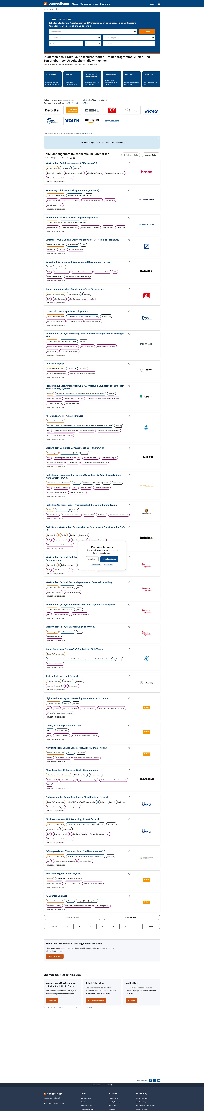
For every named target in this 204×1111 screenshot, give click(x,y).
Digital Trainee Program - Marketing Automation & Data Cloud (77, 698)
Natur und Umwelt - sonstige (81, 272)
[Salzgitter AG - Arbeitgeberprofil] (146, 370)
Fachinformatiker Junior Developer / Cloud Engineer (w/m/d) (77, 797)
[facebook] (154, 1080)
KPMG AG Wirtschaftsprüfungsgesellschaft (82, 802)
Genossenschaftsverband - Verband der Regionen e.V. (86, 856)
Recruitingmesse (142, 1109)
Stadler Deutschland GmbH (70, 222)
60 (71, 158)
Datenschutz (96, 564)
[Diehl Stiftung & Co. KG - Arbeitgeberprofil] (146, 344)
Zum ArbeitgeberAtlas (96, 1000)
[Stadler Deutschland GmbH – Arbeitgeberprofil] (112, 121)
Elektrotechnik (52, 200)
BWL (48, 272)
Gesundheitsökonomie (69, 227)
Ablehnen (92, 559)
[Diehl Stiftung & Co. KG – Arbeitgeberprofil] (92, 110)
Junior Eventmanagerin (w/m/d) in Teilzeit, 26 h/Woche (74, 649)
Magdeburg (121, 802)
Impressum (108, 564)
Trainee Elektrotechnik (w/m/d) (62, 676)
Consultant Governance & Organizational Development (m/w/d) (78, 262)
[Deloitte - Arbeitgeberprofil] (146, 271)
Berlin (85, 222)
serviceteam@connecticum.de (54, 1103)
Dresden (106, 483)
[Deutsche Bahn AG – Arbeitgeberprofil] (112, 110)
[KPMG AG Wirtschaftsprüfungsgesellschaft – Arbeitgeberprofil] (151, 110)
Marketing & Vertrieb (88, 708)
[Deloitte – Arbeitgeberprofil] (52, 110)
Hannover (110, 856)
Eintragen (131, 1000)
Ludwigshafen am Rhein (74, 879)
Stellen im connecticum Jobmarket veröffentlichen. (77, 1008)
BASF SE (66, 703)
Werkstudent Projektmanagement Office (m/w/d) (71, 163)
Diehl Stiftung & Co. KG (68, 341)
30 (67, 158)
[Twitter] (150, 1080)
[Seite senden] (158, 1080)
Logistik (74, 488)
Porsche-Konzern (62, 510)
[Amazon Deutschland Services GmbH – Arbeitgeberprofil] (92, 121)
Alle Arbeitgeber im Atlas (78, 103)
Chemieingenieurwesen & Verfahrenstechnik (62, 346)
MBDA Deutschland (80, 775)
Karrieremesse (113, 1098)
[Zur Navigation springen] (159, 3)
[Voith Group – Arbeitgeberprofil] (72, 121)
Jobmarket (112, 1105)
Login (152, 3)
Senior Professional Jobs (55, 245)
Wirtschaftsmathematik (77, 492)
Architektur (51, 250)
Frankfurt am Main (53, 829)
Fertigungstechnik (87, 346)
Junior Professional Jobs (55, 195)
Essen (111, 802)
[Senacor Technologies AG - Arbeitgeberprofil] (146, 457)
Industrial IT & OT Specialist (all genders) (67, 311)
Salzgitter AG (72, 368)
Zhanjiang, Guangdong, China (86, 901)
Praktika (50, 394)
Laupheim (83, 341)
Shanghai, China (62, 730)
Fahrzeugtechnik (52, 227)
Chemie (56, 708)
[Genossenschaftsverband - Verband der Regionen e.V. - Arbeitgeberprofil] (146, 858)
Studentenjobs (52, 168)
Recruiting (105, 3)
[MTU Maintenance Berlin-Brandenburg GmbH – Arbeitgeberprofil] (52, 121)
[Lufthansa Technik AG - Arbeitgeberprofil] (146, 199)
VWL (114, 272)
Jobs (95, 3)
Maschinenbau (110, 200)
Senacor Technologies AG (69, 453)
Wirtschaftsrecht (59, 299)
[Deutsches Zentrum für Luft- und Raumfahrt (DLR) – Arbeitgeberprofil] (132, 110)
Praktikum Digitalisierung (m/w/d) (63, 873)
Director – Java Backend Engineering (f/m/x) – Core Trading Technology (82, 239)
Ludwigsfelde (106, 316)
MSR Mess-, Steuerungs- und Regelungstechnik (103, 398)
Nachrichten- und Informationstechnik (112, 708)
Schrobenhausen (95, 775)
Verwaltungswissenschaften (63, 458)
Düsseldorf (111, 824)
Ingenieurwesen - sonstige (74, 173)
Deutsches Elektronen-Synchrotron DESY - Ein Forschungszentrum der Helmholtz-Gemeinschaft (79, 426)
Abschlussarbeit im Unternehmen (58, 483)
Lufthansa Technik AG (75, 195)
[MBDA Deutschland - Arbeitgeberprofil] (146, 779)
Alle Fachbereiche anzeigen (84, 133)
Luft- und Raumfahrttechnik (92, 200)
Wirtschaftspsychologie (55, 463)
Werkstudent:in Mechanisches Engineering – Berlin (72, 217)
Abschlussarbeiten (87, 1105)
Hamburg (89, 195)
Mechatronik (121, 227)
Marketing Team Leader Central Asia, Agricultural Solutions (76, 747)
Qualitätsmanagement (54, 205)
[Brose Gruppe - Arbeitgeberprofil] (146, 172)
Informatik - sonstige (54, 173)
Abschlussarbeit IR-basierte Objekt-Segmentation (72, 770)
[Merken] (129, 163)
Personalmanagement (72, 592)
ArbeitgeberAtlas (114, 1102)
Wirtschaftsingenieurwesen (115, 173)
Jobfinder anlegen (54, 956)
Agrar (49, 735)
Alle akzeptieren (109, 559)
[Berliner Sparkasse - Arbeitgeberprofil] (147, 565)
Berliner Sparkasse (67, 565)
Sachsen (103, 802)
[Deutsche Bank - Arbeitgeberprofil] (146, 246)
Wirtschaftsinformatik (94, 173)
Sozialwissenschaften (102, 272)
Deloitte (50, 267)
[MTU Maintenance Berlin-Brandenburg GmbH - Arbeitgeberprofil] (147, 318)
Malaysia (76, 703)
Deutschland (61, 267)
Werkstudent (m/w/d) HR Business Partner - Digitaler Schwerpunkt (80, 604)
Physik (49, 785)
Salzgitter (83, 368)
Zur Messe (52, 1000)
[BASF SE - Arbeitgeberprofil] (146, 707)
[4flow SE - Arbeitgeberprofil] (146, 485)
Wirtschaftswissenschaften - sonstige (60, 178)
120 (74, 158)
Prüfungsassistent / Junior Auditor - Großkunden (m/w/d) (75, 851)
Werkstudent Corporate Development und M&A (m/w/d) (75, 447)
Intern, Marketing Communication (63, 725)
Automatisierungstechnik (55, 321)
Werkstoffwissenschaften (69, 351)
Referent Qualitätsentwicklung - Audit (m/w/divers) (72, 190)
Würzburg (77, 168)
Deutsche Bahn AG (74, 294)
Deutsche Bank (73, 245)
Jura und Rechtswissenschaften (108, 431)
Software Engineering (54, 403)
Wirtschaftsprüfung (85, 861)
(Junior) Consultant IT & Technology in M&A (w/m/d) (73, 819)
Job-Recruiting (141, 1102)
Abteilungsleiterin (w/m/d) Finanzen (64, 415)
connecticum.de (49, 9)
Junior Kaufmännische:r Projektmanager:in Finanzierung (75, 289)
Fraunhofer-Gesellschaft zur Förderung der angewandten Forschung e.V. (80, 394)
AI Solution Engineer (56, 895)
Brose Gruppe (65, 168)
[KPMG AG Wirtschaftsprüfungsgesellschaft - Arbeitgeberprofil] (146, 803)
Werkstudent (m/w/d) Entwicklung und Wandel (70, 626)
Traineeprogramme (53, 681)
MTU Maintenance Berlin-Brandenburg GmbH (83, 316)
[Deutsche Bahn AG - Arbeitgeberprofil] (146, 295)
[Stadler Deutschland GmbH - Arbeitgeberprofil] (146, 224)
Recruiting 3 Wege (142, 1098)
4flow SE (76, 483)
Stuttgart (87, 294)
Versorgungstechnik (72, 403)
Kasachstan (81, 753)
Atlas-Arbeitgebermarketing (145, 1105)
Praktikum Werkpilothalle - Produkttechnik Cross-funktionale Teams (81, 504)
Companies (85, 3)
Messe (75, 3)
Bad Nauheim (87, 483)
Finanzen (62, 250)
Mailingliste (112, 1109)
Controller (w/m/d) (55, 363)
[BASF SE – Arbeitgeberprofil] (72, 110)
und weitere (117, 483)
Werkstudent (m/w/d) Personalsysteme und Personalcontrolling (79, 582)
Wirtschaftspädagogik (109, 458)
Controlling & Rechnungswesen (64, 431)
